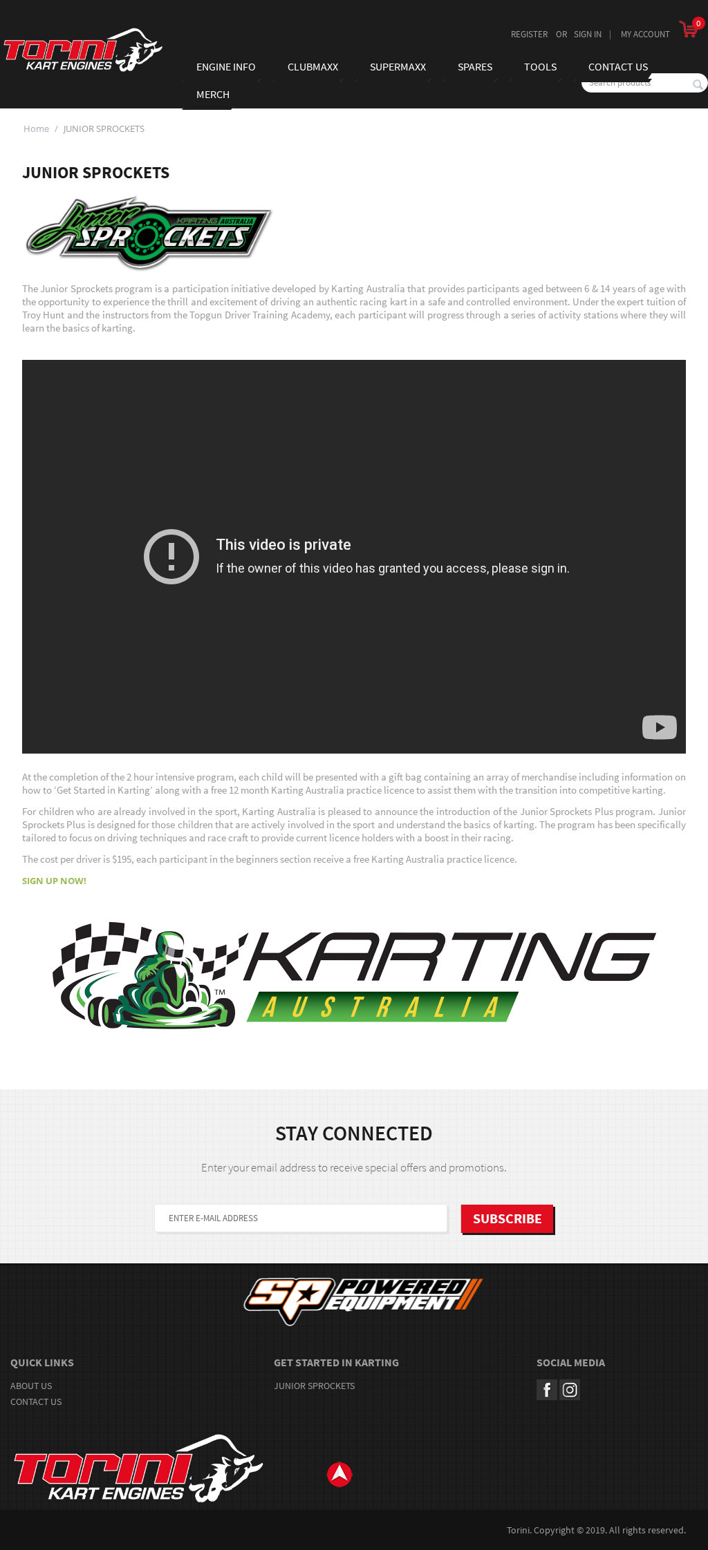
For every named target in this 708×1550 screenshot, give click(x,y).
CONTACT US (36, 1401)
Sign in (588, 34)
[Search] (698, 86)
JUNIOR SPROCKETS (314, 1385)
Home (36, 128)
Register (529, 34)
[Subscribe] (506, 1219)
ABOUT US (31, 1385)
